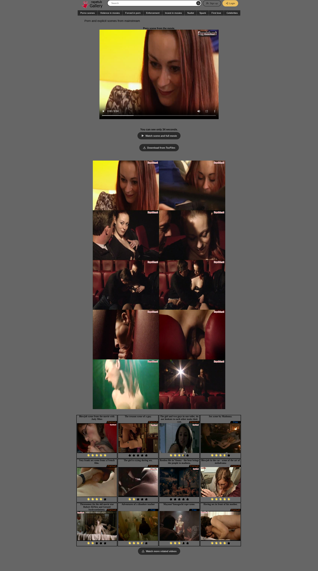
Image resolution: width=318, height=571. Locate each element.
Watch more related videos (161, 551)
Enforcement (152, 13)
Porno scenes (87, 13)
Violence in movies (110, 13)
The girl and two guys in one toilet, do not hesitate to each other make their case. (179, 419)
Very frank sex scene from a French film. (97, 461)
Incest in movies (173, 13)
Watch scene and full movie (161, 135)
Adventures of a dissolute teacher (138, 504)
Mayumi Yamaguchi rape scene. (179, 504)
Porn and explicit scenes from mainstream (112, 21)
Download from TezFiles (161, 147)
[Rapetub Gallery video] (93, 7)
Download (209, 34)
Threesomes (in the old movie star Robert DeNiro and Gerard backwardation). (97, 507)
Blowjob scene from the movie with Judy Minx (96, 417)
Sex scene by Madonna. (220, 416)
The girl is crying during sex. (138, 460)
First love (216, 13)
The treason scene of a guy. (138, 416)
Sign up (214, 3)
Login (232, 3)
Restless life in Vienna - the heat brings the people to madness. (179, 461)
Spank (202, 13)
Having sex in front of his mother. (221, 504)
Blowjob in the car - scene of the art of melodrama (220, 461)
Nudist (190, 13)
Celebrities (232, 13)
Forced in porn (133, 13)
